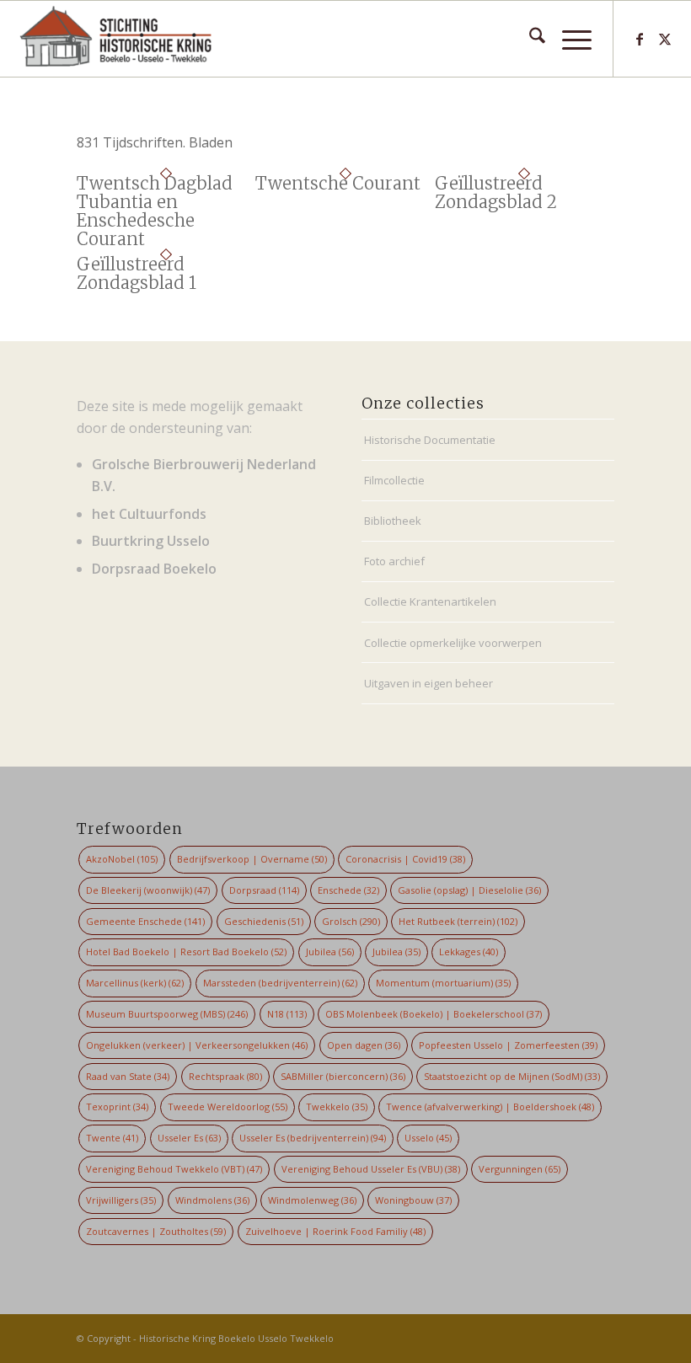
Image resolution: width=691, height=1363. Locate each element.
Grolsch (351, 921)
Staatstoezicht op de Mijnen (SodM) (512, 1076)
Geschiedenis (263, 921)
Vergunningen (519, 1169)
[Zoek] (528, 39)
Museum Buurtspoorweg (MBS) (167, 1014)
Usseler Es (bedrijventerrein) (312, 1137)
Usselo (428, 1137)
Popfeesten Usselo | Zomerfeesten (508, 1045)
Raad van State (127, 1076)
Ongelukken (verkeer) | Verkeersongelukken (197, 1045)
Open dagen (363, 1045)
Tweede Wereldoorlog (227, 1106)
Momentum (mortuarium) (443, 982)
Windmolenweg (312, 1200)
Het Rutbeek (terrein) (458, 921)
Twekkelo (336, 1106)
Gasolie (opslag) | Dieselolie (469, 890)
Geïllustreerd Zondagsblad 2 (496, 192)
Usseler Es (189, 1137)
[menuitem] (528, 39)
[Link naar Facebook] (639, 38)
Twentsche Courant (337, 183)
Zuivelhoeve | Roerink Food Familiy (335, 1231)
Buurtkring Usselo (151, 541)
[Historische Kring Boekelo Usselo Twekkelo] (115, 39)
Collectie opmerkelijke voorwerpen (453, 642)
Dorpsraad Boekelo (154, 568)
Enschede (348, 890)
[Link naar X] (665, 38)
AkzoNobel (122, 859)
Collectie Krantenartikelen (430, 601)
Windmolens (212, 1200)
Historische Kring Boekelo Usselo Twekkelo (236, 1338)
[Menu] (568, 39)
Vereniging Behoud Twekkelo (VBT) (174, 1169)
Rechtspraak (225, 1076)
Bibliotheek (392, 520)
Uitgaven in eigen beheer (428, 683)
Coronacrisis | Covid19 (405, 859)
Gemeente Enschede (145, 921)
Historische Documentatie (429, 439)
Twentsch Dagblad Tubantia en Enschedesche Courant (155, 211)
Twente (112, 1137)
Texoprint (117, 1106)
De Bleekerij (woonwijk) (148, 890)
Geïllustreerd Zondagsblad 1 (136, 273)
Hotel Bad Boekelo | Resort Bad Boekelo (186, 951)
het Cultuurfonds (149, 514)
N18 (287, 1014)
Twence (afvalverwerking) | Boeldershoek (490, 1106)
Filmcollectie (394, 480)
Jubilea (330, 951)
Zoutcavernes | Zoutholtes (156, 1231)
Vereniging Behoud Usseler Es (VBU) (370, 1169)
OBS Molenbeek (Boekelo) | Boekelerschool (433, 1014)
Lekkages (468, 951)
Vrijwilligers (121, 1200)
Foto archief (394, 561)
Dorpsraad (264, 890)
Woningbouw (413, 1200)
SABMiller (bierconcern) (343, 1076)
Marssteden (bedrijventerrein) (280, 982)
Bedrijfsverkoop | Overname (252, 859)
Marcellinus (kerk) (135, 982)
